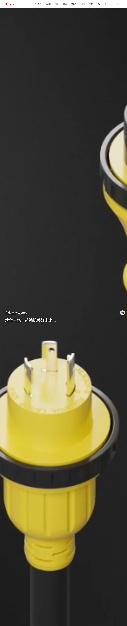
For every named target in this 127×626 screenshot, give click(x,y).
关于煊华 (38, 4)
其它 (99, 4)
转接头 (91, 4)
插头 (57, 4)
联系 (106, 4)
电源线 (73, 4)
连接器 (65, 4)
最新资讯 (48, 4)
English (117, 4)
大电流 (82, 4)
